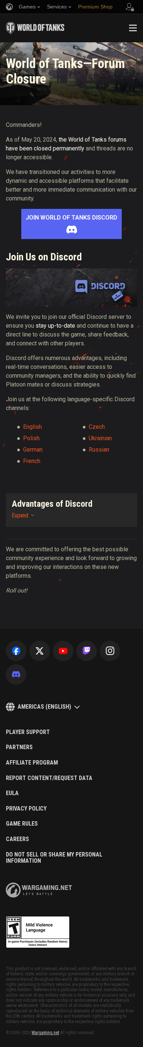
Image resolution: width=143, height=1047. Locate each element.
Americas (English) (44, 706)
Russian (99, 449)
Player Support (28, 732)
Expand (20, 515)
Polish (31, 438)
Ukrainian (100, 438)
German (33, 449)
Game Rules (22, 823)
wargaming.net (39, 890)
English (32, 426)
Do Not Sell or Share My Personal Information (54, 857)
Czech (97, 426)
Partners (19, 747)
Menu (132, 28)
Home (11, 51)
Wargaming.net (45, 1032)
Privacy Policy (26, 808)
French (31, 460)
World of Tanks (35, 28)
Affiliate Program (32, 762)
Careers (17, 839)
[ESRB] (38, 932)
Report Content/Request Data (49, 778)
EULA (12, 793)
